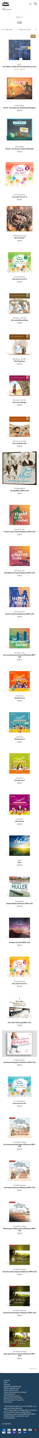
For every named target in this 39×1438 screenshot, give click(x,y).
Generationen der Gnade (13, 1398)
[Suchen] (4, 9)
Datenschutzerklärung (12, 1386)
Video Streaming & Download (15, 1392)
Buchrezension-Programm (14, 1400)
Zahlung (7, 1384)
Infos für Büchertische (12, 1396)
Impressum (8, 1402)
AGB (5, 1382)
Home (18, 17)
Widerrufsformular (11, 1390)
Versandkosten (9, 1394)
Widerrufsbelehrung (11, 1388)
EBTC (9, 1424)
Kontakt (7, 1380)
